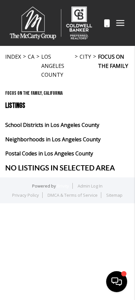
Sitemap (114, 195)
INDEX (13, 56)
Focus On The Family (113, 61)
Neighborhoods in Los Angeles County (53, 139)
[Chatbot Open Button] (116, 281)
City (85, 56)
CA (31, 56)
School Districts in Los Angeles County (52, 125)
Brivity (63, 186)
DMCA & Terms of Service (73, 195)
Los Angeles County (52, 65)
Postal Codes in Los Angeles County (49, 153)
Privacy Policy (25, 195)
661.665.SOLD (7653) (99, 23)
